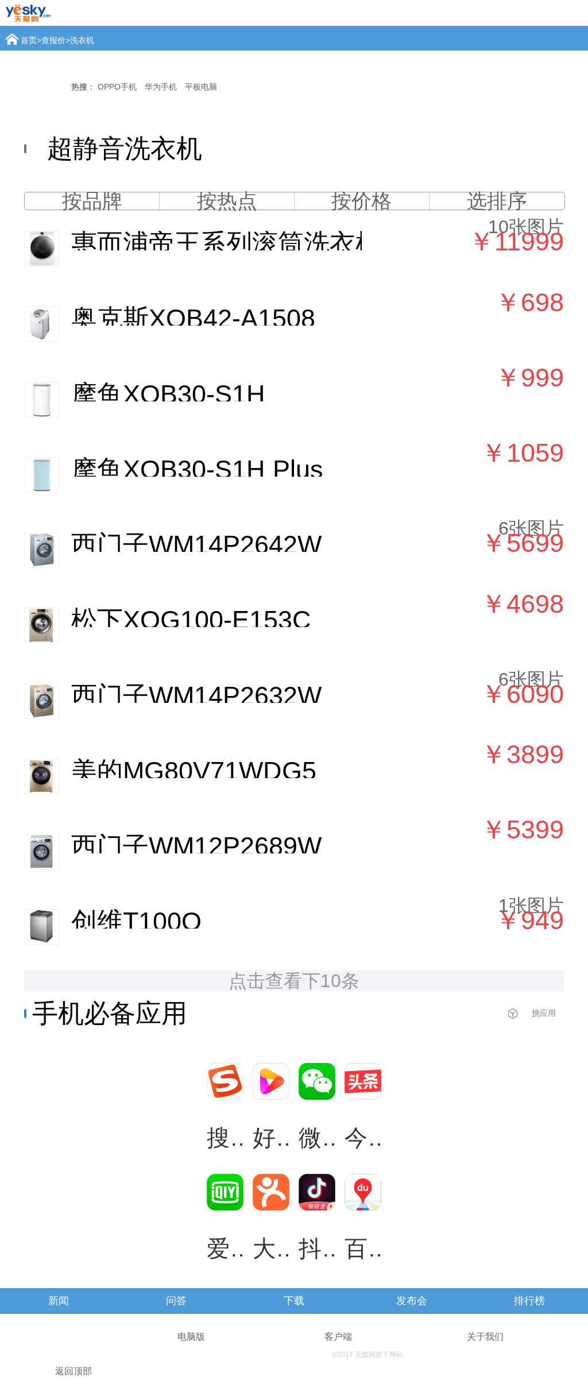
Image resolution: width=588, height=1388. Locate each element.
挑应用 (544, 1013)
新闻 (58, 1300)
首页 (29, 40)
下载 (294, 1300)
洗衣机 (82, 40)
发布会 (411, 1300)
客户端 (338, 1336)
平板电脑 (201, 86)
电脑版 (191, 1336)
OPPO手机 (117, 86)
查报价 (53, 40)
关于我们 (485, 1336)
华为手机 (161, 86)
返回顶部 (73, 1371)
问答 (176, 1300)
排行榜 (529, 1300)
